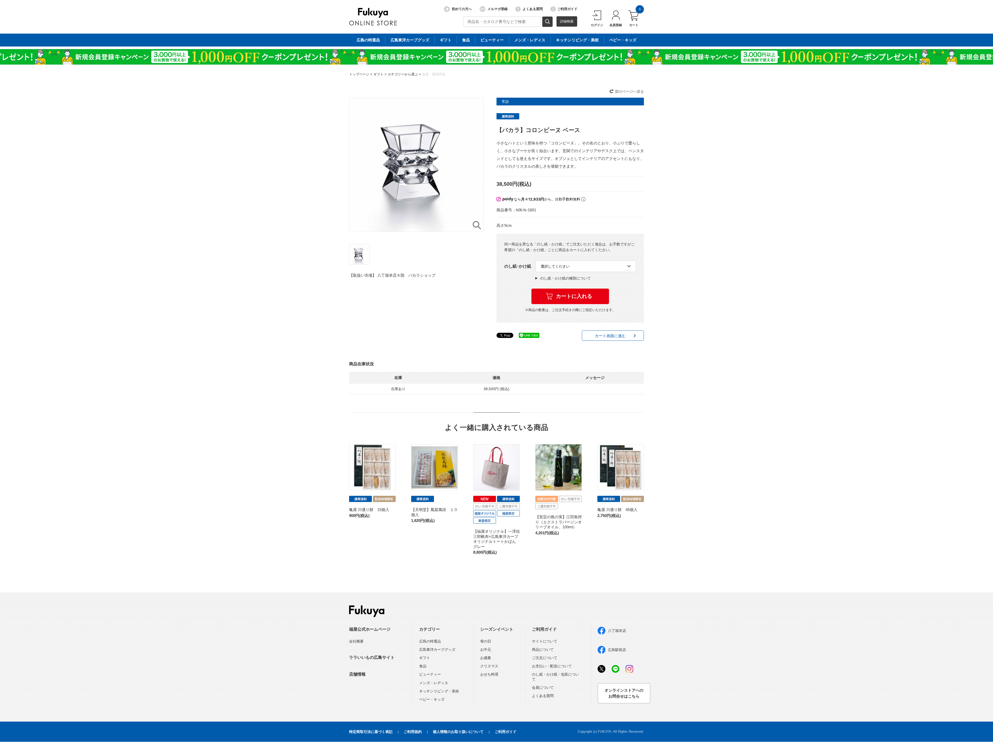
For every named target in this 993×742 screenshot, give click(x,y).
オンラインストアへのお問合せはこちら (624, 693)
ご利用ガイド (567, 9)
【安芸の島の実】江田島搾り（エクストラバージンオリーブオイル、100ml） (558, 522)
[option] (416, 165)
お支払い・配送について (552, 666)
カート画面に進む (610, 336)
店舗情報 (357, 674)
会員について (543, 687)
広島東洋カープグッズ (409, 40)
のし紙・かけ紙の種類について (565, 278)
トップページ (359, 74)
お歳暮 (485, 658)
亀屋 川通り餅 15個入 (369, 509)
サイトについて (544, 641)
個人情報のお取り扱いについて (458, 732)
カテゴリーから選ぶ (403, 74)
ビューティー (492, 40)
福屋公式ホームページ (369, 629)
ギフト (446, 40)
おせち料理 (489, 674)
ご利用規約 (413, 732)
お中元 (485, 649)
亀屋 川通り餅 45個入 (617, 509)
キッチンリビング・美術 (577, 40)
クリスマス (489, 666)
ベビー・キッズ (622, 40)
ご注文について (544, 658)
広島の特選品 (368, 40)
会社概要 (356, 641)
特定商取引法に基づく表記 (371, 732)
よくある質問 (533, 9)
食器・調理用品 (434, 74)
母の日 (485, 641)
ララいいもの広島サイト (372, 657)
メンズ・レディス (529, 40)
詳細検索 (567, 21)
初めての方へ (462, 9)
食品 (466, 40)
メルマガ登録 (497, 9)
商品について (543, 649)
